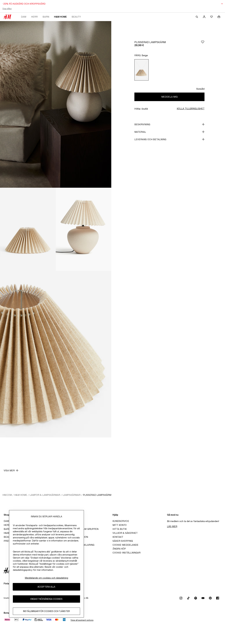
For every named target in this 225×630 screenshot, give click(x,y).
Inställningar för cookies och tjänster (46, 611)
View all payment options (82, 620)
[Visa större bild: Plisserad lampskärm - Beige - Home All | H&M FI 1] (55, 104)
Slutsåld (200, 89)
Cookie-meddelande (125, 545)
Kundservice (120, 521)
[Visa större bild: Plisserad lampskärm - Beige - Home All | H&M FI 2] (28, 229)
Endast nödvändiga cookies (46, 599)
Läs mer (172, 526)
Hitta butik (119, 529)
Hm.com (7, 495)
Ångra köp (119, 548)
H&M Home (60, 16)
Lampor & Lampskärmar (45, 495)
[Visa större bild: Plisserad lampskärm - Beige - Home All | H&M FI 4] (55, 354)
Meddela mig (169, 96)
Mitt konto (119, 525)
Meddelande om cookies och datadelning (46, 578)
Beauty (76, 16)
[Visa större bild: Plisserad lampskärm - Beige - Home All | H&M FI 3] (83, 229)
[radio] (141, 69)
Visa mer (9, 470)
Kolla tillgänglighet (190, 108)
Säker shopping (122, 541)
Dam (23, 16)
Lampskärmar (72, 495)
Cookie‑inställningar (126, 552)
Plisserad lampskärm (97, 495)
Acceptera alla (46, 586)
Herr (34, 16)
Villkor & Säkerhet (125, 533)
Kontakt (117, 537)
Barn (46, 16)
